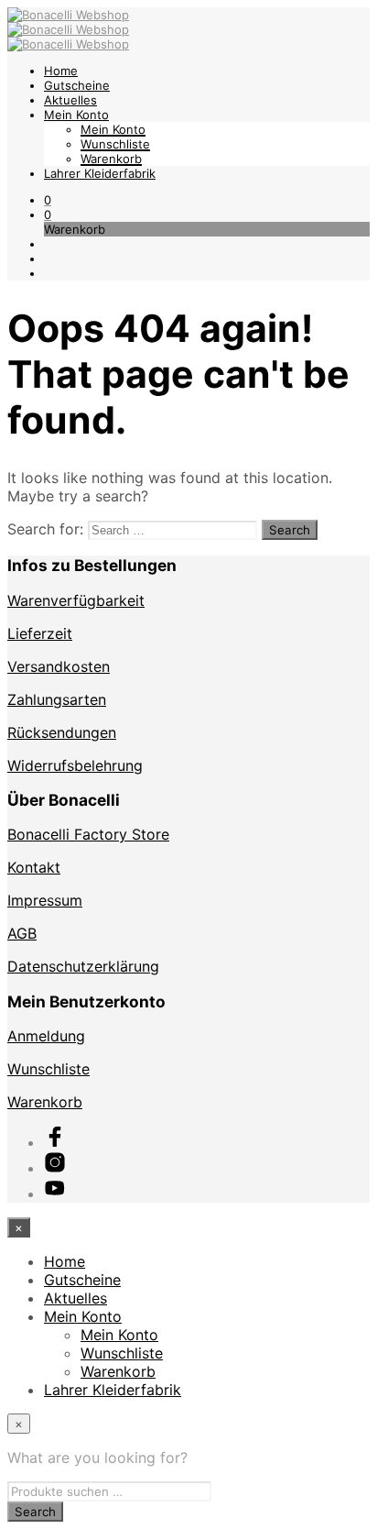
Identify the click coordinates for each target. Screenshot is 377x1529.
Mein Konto (76, 114)
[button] (47, 199)
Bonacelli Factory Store (88, 834)
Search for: (45, 529)
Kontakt (33, 867)
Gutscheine (77, 85)
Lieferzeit (39, 633)
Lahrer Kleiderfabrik (100, 173)
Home (61, 70)
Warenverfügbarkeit (76, 600)
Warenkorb (111, 158)
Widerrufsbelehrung (75, 765)
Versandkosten (58, 666)
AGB (22, 933)
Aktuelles (70, 100)
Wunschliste (115, 144)
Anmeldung (46, 1036)
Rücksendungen (61, 732)
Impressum (44, 900)
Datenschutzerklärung (83, 966)
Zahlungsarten (56, 699)
